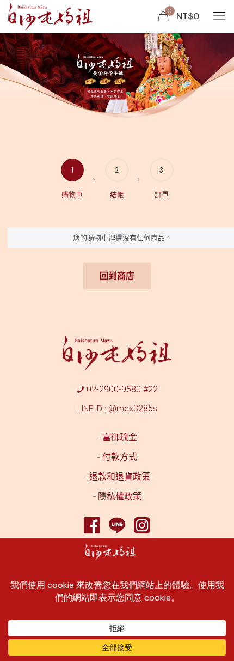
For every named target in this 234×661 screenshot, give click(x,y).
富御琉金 (119, 437)
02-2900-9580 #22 (122, 389)
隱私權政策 (119, 496)
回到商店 (117, 276)
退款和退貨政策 (119, 476)
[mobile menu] (219, 16)
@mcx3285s (132, 408)
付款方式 (119, 457)
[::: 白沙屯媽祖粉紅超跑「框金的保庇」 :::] (50, 16)
